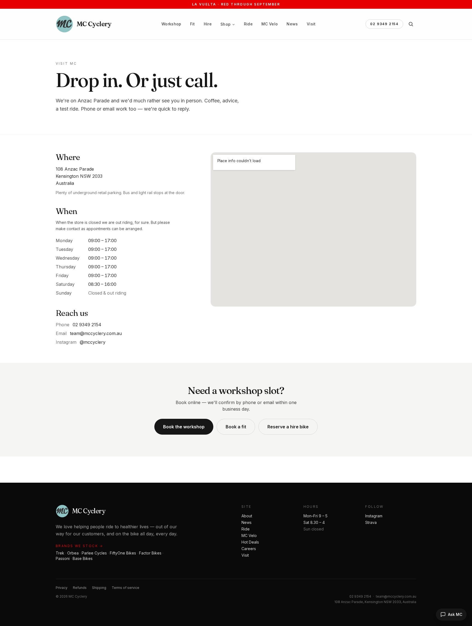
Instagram (373, 516)
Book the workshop (184, 426)
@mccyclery (92, 342)
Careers (248, 548)
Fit (192, 24)
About (246, 516)
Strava (371, 522)
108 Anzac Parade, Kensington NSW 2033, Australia (375, 602)
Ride (248, 24)
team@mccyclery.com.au (96, 333)
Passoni (63, 558)
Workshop (171, 24)
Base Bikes (83, 558)
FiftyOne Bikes (123, 553)
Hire (208, 24)
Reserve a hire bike (288, 426)
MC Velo (269, 24)
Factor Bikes (150, 553)
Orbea (73, 553)
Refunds (80, 588)
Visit (311, 24)
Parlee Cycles (94, 553)
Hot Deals (250, 542)
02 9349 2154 (384, 24)
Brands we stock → (79, 546)
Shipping (99, 588)
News (292, 24)
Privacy (61, 588)
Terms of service (125, 588)
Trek (60, 553)
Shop (225, 24)
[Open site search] (410, 24)
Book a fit (236, 426)
